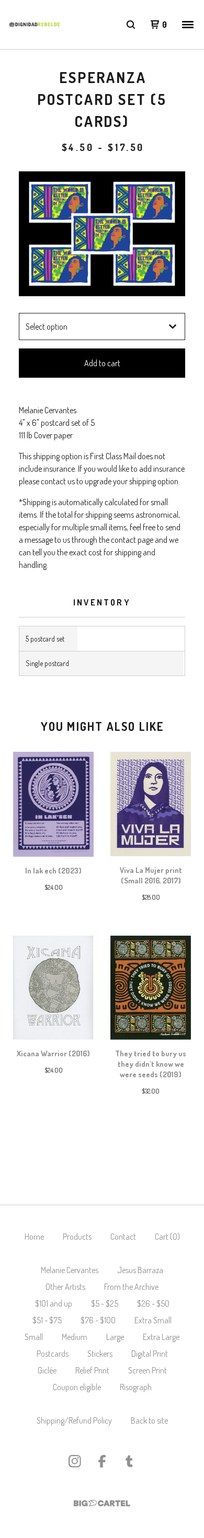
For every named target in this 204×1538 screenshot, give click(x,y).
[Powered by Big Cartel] (102, 1503)
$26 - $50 (153, 1303)
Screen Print (147, 1370)
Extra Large (161, 1337)
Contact (123, 1236)
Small (34, 1337)
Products (77, 1236)
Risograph (136, 1387)
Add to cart (102, 363)
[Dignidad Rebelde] (34, 24)
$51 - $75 (47, 1320)
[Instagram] (74, 1461)
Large (115, 1337)
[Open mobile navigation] (188, 24)
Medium (74, 1337)
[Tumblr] (129, 1461)
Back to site (149, 1420)
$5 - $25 (104, 1303)
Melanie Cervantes (69, 1270)
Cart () (167, 1236)
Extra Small (153, 1320)
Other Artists (65, 1286)
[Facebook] (102, 1461)
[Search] (130, 24)
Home (34, 1236)
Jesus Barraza (140, 1270)
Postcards (53, 1353)
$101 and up (53, 1303)
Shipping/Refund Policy (74, 1420)
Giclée (47, 1370)
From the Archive (131, 1286)
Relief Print (92, 1370)
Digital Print (149, 1353)
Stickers (99, 1353)
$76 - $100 (98, 1320)
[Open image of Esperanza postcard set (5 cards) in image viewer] (102, 233)
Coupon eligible (77, 1387)
